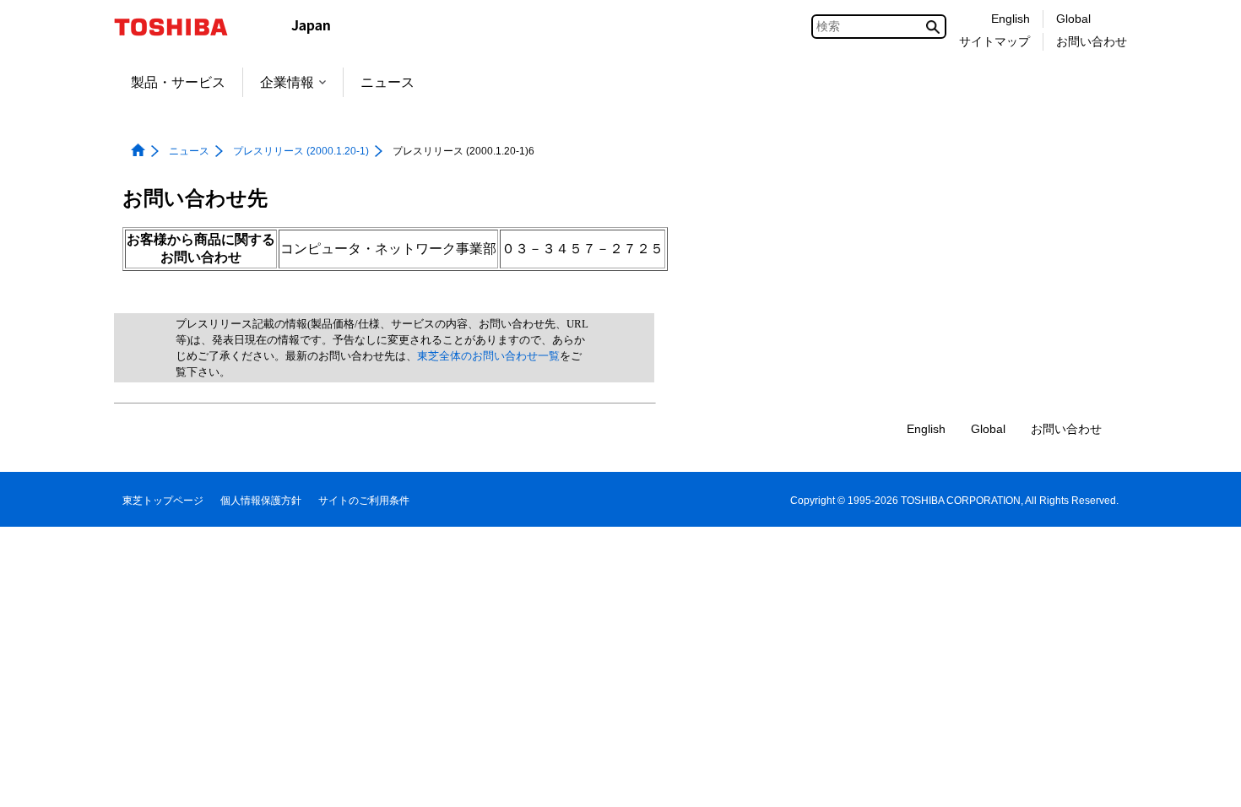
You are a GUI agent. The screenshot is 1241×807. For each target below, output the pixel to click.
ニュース (387, 82)
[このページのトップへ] (1204, 778)
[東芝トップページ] (182, 27)
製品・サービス (178, 82)
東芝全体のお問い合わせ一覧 (488, 355)
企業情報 (287, 82)
